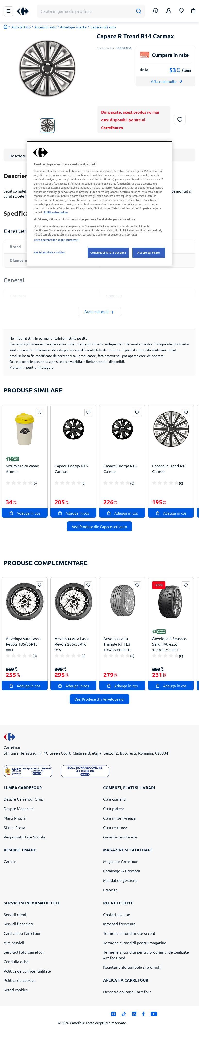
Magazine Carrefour (120, 861)
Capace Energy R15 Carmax (71, 468)
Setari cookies (16, 989)
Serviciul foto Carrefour (24, 952)
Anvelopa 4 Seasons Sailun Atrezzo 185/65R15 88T (169, 644)
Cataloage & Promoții (121, 870)
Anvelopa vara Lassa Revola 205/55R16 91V (72, 644)
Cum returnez (115, 827)
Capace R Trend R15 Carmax (169, 468)
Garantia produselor (120, 836)
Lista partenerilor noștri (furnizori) (56, 240)
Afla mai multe (164, 81)
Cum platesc (113, 808)
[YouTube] (154, 1015)
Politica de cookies (19, 980)
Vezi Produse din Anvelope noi (99, 699)
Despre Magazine (19, 808)
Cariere (10, 861)
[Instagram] (113, 1015)
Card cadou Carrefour (22, 933)
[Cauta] (138, 11)
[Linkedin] (134, 1015)
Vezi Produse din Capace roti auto (99, 526)
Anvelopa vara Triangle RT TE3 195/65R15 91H (117, 644)
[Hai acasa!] (6, 27)
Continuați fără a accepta (108, 252)
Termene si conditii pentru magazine (134, 942)
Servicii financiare (19, 923)
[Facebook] (143, 1015)
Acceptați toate (148, 252)
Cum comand (114, 799)
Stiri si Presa (14, 827)
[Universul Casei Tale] (24, 11)
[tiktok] (124, 1015)
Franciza (110, 889)
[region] (99, 203)
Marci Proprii (15, 817)
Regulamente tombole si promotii (132, 967)
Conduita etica (16, 961)
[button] (193, 11)
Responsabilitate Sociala (24, 836)
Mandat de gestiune (120, 880)
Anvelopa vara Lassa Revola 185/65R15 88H (23, 644)
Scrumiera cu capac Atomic (22, 468)
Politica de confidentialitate (27, 970)
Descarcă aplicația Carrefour (127, 991)
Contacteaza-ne (116, 914)
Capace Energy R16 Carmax (120, 468)
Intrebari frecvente (119, 923)
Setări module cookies (49, 252)
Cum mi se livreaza (119, 817)
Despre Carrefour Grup (23, 799)
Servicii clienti (15, 914)
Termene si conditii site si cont (129, 933)
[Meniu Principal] (8, 11)
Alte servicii (14, 942)
